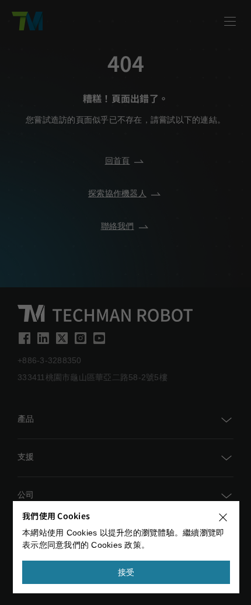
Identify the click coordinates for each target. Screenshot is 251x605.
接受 (126, 572)
